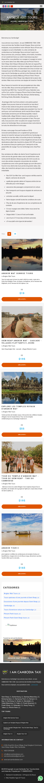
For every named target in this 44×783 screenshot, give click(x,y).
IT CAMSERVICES (26, 771)
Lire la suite (21, 299)
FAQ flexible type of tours (15, 778)
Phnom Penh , (15, 707)
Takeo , (5, 707)
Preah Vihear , (8, 705)
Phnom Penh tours (12, 614)
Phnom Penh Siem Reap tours (16, 618)
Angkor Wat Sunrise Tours (22, 658)
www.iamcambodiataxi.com (13, 759)
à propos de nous (29, 775)
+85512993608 (9, 751)
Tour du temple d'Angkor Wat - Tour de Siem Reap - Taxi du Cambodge (20, 728)
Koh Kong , (12, 701)
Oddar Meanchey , (9, 703)
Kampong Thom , (22, 699)
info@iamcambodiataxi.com (13, 754)
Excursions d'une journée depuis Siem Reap (22, 601)
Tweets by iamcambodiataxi (12, 638)
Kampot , (33, 699)
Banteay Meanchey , (32, 697)
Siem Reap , (7, 697)
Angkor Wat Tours (9, 276)
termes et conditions (13, 775)
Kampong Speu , (8, 699)
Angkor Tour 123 (22, 734)
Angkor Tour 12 (7, 734)
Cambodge (9, 605)
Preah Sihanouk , (30, 703)
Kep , (4, 701)
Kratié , (20, 701)
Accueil (14, 21)
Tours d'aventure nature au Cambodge (20, 610)
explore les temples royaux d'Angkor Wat (15, 723)
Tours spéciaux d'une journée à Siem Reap (21, 597)
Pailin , (19, 703)
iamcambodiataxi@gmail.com (14, 756)
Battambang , (18, 697)
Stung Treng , (29, 705)
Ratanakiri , (19, 705)
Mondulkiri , (29, 701)
